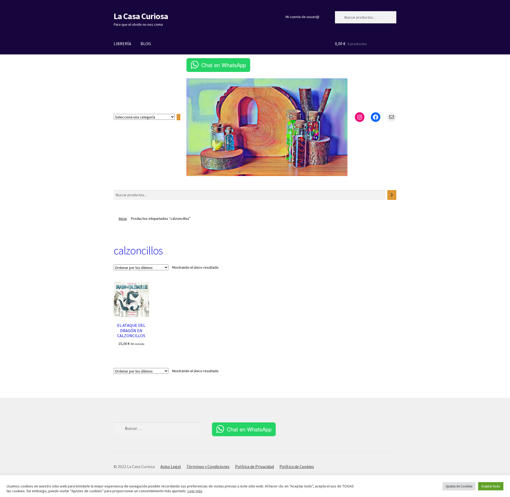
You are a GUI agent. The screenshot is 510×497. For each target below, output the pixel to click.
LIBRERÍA (122, 43)
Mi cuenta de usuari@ (302, 16)
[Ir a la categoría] (178, 117)
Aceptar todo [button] (490, 486)
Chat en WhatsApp (223, 65)
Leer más (194, 491)
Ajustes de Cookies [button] (459, 486)
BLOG (146, 43)
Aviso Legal (170, 466)
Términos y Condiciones (208, 466)
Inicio (123, 218)
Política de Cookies (296, 466)
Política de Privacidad (254, 466)
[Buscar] (391, 195)
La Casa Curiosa (141, 16)
